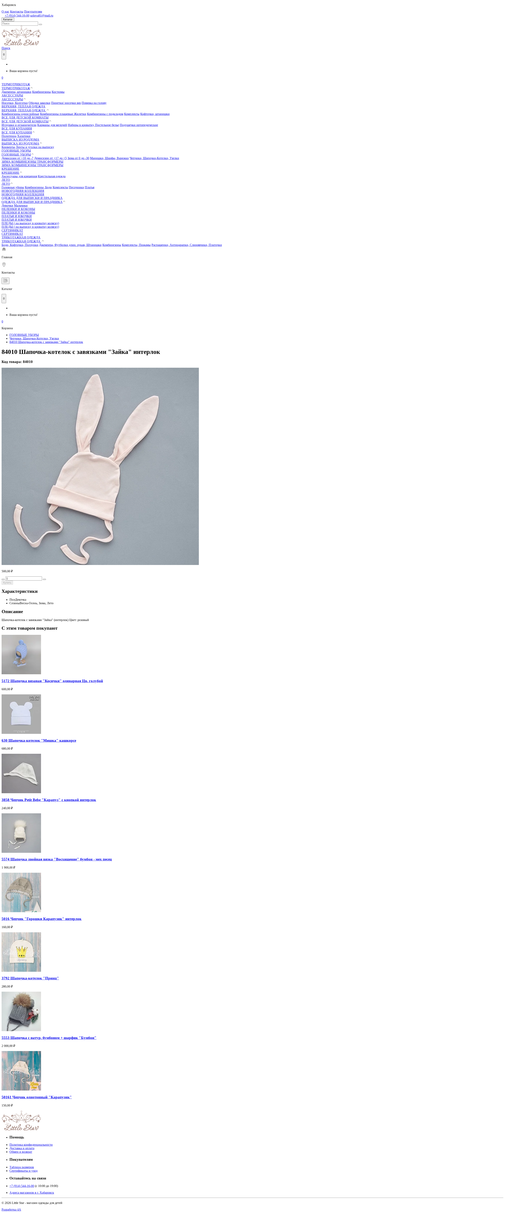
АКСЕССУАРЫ (12, 95)
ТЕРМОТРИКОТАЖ (16, 84)
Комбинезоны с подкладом (105, 114)
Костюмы (58, 92)
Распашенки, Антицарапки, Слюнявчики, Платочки (187, 245)
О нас (5, 11)
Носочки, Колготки (15, 103)
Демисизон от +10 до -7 (17, 158)
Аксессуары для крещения (19, 176)
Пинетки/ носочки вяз (66, 103)
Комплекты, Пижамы (136, 245)
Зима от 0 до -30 (78, 158)
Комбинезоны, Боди (38, 187)
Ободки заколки (39, 103)
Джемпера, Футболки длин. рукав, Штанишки (70, 245)
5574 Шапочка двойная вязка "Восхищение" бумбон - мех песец (57, 859)
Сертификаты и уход (23, 1170)
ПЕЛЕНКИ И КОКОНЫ (18, 209)
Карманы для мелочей (52, 125)
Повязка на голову (94, 103)
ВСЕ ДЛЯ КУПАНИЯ (17, 128)
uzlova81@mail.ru (41, 15)
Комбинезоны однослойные (20, 114)
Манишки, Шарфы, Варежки (109, 158)
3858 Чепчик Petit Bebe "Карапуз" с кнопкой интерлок (49, 800)
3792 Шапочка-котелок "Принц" (30, 978)
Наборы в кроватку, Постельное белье (93, 125)
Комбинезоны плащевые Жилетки (63, 114)
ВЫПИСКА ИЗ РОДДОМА (20, 139)
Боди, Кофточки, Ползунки (20, 245)
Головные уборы (13, 187)
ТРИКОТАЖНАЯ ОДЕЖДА (21, 237)
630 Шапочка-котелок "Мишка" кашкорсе (39, 740)
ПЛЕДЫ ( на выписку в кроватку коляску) (30, 223)
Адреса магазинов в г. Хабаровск (31, 1192)
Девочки (7, 205)
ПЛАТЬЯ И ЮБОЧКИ (17, 216)
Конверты (8, 147)
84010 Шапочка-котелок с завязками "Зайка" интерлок (46, 342)
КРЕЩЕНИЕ (10, 168)
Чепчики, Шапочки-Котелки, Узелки (154, 158)
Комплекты (131, 114)
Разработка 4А (11, 1209)
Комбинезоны (41, 92)
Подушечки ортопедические (139, 125)
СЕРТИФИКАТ (12, 230)
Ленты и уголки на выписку (35, 147)
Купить (7, 582)
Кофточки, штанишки (155, 114)
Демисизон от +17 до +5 (50, 158)
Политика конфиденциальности (31, 1144)
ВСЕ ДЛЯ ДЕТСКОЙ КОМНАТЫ (25, 117)
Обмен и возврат (20, 1151)
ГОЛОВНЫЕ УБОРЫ (16, 150)
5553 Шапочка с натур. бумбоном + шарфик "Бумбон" (49, 1038)
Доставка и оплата (21, 1148)
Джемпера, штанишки (16, 92)
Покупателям (33, 11)
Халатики (23, 136)
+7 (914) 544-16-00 (17, 15)
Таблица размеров (21, 1167)
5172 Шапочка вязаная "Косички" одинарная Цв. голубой (52, 681)
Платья (89, 187)
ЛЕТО (6, 179)
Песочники (76, 187)
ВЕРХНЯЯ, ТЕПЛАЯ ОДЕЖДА (23, 106)
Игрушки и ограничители (19, 125)
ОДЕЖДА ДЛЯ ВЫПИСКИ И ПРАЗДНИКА (32, 198)
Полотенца (9, 136)
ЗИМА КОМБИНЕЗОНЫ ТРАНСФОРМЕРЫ (32, 161)
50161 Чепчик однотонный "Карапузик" (37, 1097)
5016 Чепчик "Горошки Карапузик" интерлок (41, 919)
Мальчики (21, 205)
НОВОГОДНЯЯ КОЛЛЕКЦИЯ (23, 191)
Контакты (16, 11)
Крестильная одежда (51, 176)
